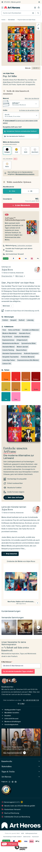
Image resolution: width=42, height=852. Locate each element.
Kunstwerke (6, 761)
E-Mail (22, 704)
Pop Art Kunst (7, 337)
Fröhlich (5, 320)
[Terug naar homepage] (12, 7)
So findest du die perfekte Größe (29, 110)
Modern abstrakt (22, 347)
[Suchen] (38, 13)
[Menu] (2, 7)
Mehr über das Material (32, 98)
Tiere (4, 330)
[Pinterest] (13, 782)
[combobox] (16, 13)
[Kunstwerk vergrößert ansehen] (38, 24)
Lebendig (30, 320)
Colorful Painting (8, 350)
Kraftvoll (21, 320)
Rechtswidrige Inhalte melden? (12, 836)
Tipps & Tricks (8, 771)
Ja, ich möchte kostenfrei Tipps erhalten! (18, 671)
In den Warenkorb (22, 205)
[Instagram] (9, 782)
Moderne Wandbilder (9, 333)
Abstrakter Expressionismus (12, 353)
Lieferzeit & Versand (11, 719)
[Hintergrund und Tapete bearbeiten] (38, 28)
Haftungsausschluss (31, 833)
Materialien (6, 766)
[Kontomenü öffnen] (35, 8)
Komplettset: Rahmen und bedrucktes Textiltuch (22, 131)
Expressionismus (8, 340)
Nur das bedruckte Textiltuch (16, 136)
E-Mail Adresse (6, 662)
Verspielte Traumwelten (10, 357)
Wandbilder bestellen (11, 713)
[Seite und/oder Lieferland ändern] (39, 2)
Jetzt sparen (10, 844)
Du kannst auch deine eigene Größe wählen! (20, 122)
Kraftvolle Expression (31, 353)
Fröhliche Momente (27, 357)
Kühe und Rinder (14, 330)
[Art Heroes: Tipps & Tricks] (39, 772)
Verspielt (13, 320)
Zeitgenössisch (22, 340)
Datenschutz (26, 836)
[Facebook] (16, 782)
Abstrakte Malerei (8, 347)
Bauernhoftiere (21, 350)
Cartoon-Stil (6, 364)
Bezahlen (7, 716)
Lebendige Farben (8, 360)
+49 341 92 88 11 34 (32, 700)
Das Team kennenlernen (12, 753)
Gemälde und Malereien (30, 330)
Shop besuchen (7, 276)
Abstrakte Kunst (24, 333)
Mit (31, 191)
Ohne (13, 191)
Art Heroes (6, 777)
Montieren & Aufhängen (12, 722)
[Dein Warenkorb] (39, 7)
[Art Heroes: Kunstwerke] (39, 761)
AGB (22, 833)
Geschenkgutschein (11, 725)
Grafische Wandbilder (21, 337)
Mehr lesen (19, 276)
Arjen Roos (10, 73)
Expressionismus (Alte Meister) (28, 360)
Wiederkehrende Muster (10, 343)
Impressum (35, 836)
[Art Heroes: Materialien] (39, 766)
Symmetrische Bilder (28, 343)
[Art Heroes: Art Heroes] (39, 777)
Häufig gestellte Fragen (12, 710)
